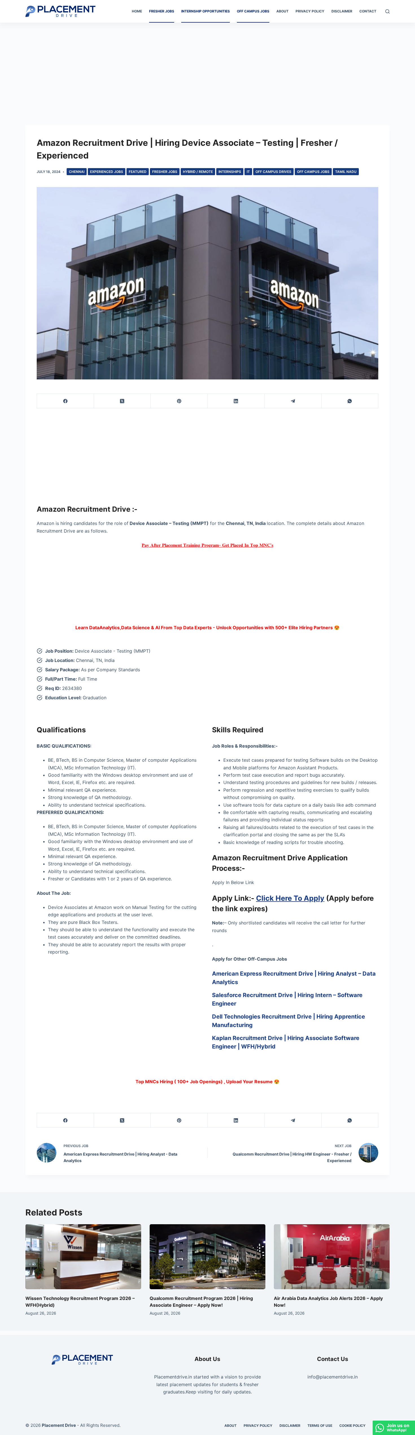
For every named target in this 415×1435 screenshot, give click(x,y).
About (282, 11)
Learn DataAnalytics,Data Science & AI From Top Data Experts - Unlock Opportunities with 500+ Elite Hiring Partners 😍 (207, 627)
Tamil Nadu (346, 172)
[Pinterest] (179, 401)
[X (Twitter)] (122, 401)
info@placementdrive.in (332, 1377)
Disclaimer (341, 11)
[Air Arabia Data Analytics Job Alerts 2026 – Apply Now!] (332, 1256)
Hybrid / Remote (198, 172)
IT (248, 172)
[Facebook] (65, 401)
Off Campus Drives (273, 172)
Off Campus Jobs (253, 11)
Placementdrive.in (173, 1377)
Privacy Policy (310, 11)
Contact (367, 11)
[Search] (387, 11)
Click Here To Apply (290, 898)
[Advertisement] (207, 64)
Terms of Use (319, 1425)
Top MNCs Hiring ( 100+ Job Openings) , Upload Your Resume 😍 (207, 1081)
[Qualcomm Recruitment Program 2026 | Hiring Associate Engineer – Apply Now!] (207, 1256)
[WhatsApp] (350, 401)
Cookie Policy (352, 1425)
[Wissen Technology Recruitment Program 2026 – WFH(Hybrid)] (83, 1256)
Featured (138, 172)
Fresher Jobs (161, 11)
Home (137, 11)
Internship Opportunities (205, 11)
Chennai (76, 172)
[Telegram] (293, 401)
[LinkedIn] (236, 401)
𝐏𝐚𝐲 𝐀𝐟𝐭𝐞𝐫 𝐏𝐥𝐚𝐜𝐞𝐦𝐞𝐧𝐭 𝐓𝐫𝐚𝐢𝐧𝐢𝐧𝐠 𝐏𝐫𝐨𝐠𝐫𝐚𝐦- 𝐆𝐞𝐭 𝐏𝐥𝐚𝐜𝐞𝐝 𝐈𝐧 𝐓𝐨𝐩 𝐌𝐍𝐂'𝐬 (207, 545)
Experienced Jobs (106, 172)
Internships (230, 172)
